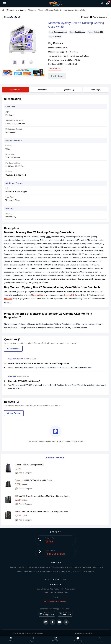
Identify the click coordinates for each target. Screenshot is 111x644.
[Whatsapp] (45, 622)
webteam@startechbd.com (55, 601)
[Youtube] (59, 622)
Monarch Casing (38, 295)
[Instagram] (66, 622)
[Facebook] (52, 622)
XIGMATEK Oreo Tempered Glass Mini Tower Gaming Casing (42, 496)
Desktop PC (69, 295)
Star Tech (8, 298)
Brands (91, 571)
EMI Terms (32, 567)
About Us (44, 567)
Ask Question (13, 349)
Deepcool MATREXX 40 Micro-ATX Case (33, 480)
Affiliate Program (17, 567)
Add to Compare (98, 17)
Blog (70, 571)
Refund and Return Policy (28, 571)
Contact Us (80, 571)
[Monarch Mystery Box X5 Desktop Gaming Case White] (23, 39)
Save (84, 17)
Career (62, 571)
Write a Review (14, 413)
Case (48, 237)
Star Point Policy (49, 571)
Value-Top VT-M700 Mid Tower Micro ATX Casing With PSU (41, 511)
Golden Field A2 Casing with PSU (30, 465)
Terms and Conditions (91, 567)
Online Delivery (57, 567)
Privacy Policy (73, 567)
